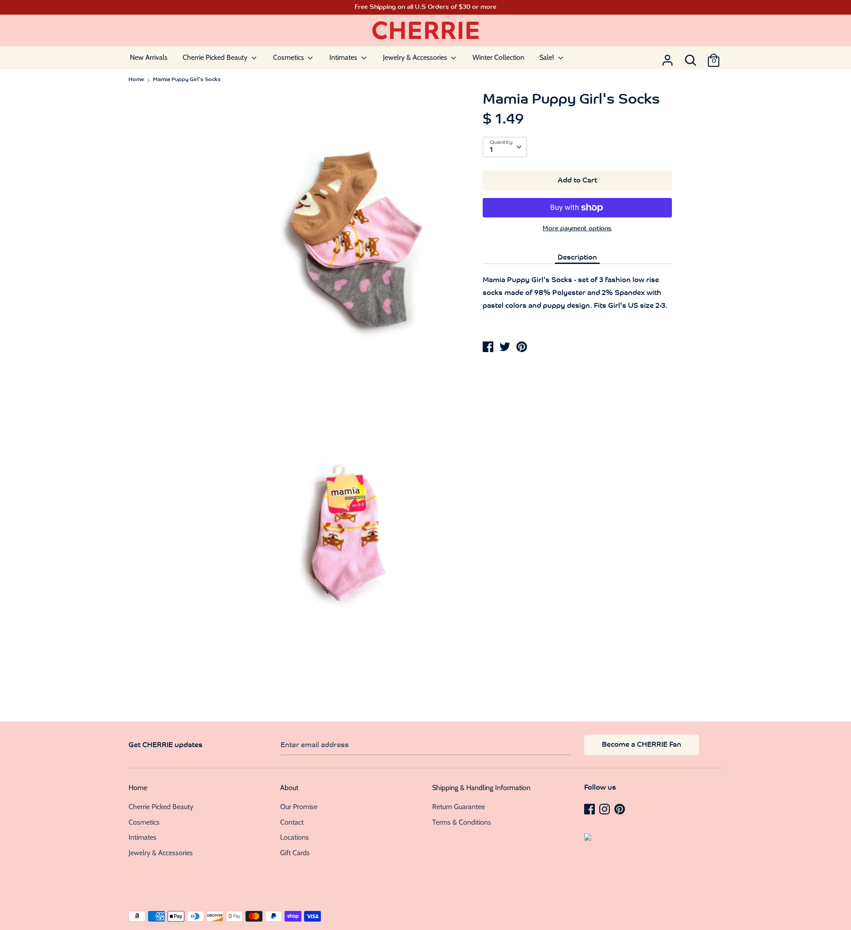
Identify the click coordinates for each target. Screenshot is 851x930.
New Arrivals (149, 57)
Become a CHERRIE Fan (641, 744)
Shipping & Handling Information (481, 787)
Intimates (344, 57)
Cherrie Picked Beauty (216, 57)
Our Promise (298, 806)
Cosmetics (289, 57)
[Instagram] (605, 808)
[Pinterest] (620, 808)
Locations (294, 837)
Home (138, 787)
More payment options (577, 228)
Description (577, 257)
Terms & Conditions (461, 822)
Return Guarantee (458, 806)
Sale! (547, 57)
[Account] (667, 57)
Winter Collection (498, 57)
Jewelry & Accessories (416, 57)
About (289, 787)
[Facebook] (590, 808)
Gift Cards (295, 853)
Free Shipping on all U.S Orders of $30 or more (425, 7)
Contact (292, 822)
